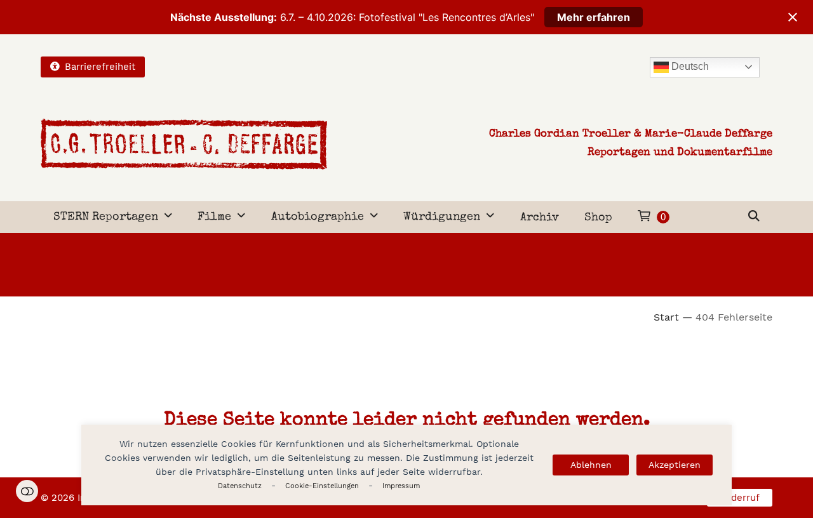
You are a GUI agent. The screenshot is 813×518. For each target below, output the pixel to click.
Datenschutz (240, 486)
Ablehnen (591, 465)
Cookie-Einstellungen (322, 486)
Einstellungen (27, 491)
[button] (754, 217)
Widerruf (740, 497)
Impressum (401, 486)
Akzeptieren (674, 465)
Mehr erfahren (593, 17)
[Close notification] (792, 17)
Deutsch (689, 66)
